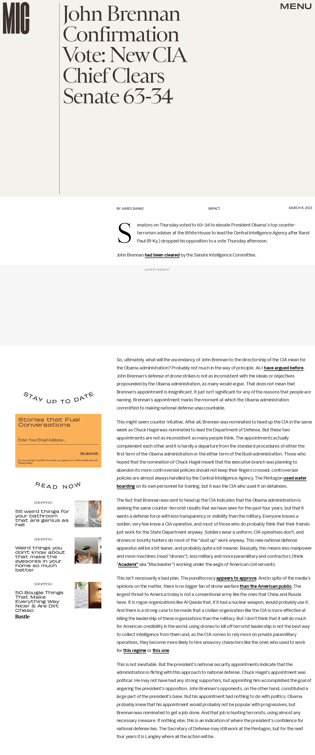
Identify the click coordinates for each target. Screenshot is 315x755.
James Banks (132, 209)
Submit (89, 453)
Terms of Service (84, 460)
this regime (134, 650)
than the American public (265, 586)
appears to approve (236, 578)
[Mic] (16, 18)
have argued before (283, 367)
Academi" (128, 564)
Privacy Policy (25, 463)
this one (161, 650)
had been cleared (162, 255)
